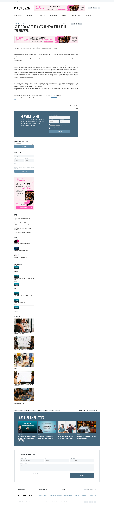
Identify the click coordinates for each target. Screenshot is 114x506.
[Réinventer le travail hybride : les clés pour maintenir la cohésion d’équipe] (86, 427)
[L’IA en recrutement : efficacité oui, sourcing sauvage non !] (16, 284)
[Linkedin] (96, 8)
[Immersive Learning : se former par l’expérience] (67, 427)
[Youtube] (99, 8)
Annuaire (64, 15)
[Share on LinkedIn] (79, 24)
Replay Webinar (77, 15)
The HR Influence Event (25, 232)
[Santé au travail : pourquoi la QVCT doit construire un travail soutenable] (24, 342)
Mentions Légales (43, 495)
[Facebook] (89, 8)
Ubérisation (58, 410)
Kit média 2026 (92, 495)
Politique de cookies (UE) (80, 495)
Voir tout (16, 215)
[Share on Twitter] (74, 24)
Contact (98, 1)
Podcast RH (88, 15)
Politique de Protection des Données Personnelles (61, 495)
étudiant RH (33, 410)
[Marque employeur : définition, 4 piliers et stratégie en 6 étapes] (24, 360)
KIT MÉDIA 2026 (92, 1)
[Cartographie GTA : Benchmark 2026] (16, 255)
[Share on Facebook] (72, 24)
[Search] (99, 15)
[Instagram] (94, 8)
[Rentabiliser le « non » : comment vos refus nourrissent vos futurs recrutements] (16, 307)
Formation (39, 410)
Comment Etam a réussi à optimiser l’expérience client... (46, 437)
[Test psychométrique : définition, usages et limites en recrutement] (24, 377)
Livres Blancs (30, 15)
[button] (19, 440)
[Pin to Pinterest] (76, 24)
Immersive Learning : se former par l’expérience (65, 437)
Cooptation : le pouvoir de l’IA (19, 302)
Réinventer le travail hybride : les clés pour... (86, 437)
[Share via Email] (81, 24)
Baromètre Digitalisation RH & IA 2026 (21, 250)
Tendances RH (21, 23)
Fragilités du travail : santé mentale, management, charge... (27, 437)
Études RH (41, 15)
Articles (16, 23)
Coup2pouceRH (26, 410)
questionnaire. (54, 97)
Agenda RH (54, 15)
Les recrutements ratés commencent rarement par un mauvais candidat (22, 228)
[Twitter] (91, 8)
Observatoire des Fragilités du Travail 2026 (22, 243)
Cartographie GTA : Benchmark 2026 (20, 257)
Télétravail (51, 410)
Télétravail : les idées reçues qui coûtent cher (23, 295)
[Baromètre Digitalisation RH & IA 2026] (16, 248)
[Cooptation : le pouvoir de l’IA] (16, 300)
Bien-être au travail (18, 410)
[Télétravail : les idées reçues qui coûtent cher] (16, 293)
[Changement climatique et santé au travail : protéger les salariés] (16, 276)
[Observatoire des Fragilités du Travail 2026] (16, 241)
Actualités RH (17, 15)
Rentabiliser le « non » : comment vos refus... (22, 310)
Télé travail (45, 410)
